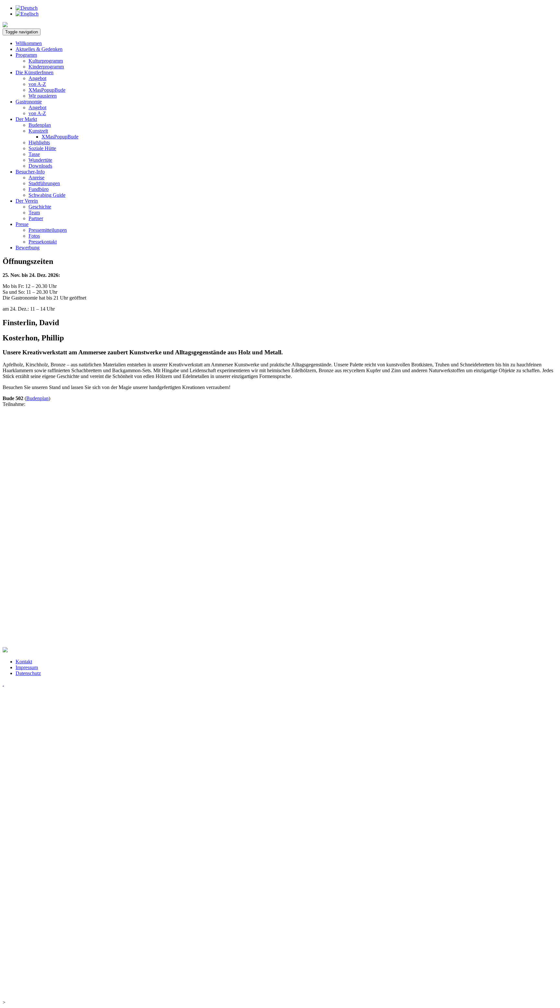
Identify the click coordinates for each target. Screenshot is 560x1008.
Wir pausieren (43, 96)
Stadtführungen (44, 183)
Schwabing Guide (47, 195)
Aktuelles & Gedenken (39, 49)
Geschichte (40, 206)
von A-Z (37, 84)
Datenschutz (28, 673)
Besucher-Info (30, 171)
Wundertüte (40, 160)
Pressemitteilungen (48, 230)
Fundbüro (39, 189)
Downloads (40, 166)
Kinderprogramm (46, 66)
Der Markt (26, 119)
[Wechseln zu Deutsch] (27, 8)
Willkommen (29, 43)
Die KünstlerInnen (34, 72)
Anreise (36, 177)
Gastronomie (29, 101)
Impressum (27, 667)
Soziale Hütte (42, 148)
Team (34, 212)
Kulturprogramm (46, 61)
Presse (22, 224)
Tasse (34, 154)
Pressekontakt (43, 241)
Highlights (39, 142)
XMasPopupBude (47, 90)
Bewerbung (28, 247)
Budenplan (40, 125)
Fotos (34, 236)
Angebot (37, 78)
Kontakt (24, 661)
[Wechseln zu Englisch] (27, 14)
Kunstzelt (38, 131)
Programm (26, 55)
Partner (36, 218)
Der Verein (27, 201)
